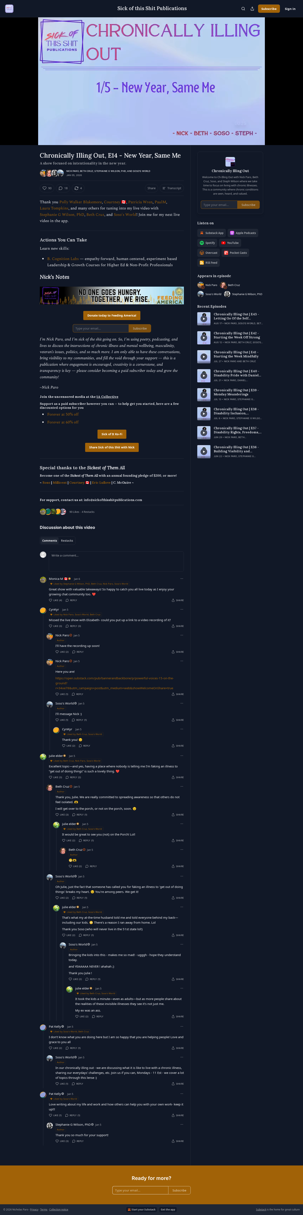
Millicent (60, 482)
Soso (46, 482)
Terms (43, 1209)
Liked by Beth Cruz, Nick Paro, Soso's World (77, 760)
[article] (230, 319)
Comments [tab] (49, 540)
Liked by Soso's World (65, 1098)
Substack (261, 1209)
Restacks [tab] (67, 540)
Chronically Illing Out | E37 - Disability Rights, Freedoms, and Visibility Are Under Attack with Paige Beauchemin (238, 430)
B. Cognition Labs (63, 259)
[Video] (30, 76)
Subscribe (269, 9)
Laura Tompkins (54, 208)
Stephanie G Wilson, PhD (110, 171)
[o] (204, 319)
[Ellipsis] (182, 578)
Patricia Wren (140, 202)
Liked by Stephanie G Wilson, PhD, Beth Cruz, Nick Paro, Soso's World (91, 583)
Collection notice (58, 1209)
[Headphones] (30, 86)
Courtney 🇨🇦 (115, 202)
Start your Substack (143, 1209)
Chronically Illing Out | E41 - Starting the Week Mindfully (236, 354)
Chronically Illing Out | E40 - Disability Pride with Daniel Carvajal (236, 373)
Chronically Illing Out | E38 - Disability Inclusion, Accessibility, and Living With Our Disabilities (238, 411)
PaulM (160, 202)
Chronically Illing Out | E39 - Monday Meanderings (236, 392)
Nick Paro (72, 171)
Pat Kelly (55, 1026)
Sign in (290, 9)
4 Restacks (88, 512)
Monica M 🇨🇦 (58, 579)
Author (61, 640)
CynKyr (54, 609)
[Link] (34, 240)
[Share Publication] (252, 9)
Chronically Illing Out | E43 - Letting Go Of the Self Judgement (236, 316)
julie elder (56, 756)
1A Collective (107, 397)
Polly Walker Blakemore (80, 202)
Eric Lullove (101, 482)
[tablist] (57, 541)
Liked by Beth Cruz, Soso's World (84, 734)
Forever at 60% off (63, 422)
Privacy (34, 1209)
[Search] (243, 9)
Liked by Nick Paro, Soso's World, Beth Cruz (77, 614)
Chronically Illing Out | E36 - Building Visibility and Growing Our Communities (236, 449)
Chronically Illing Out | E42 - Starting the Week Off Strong (237, 335)
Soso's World (141, 171)
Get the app (168, 1209)
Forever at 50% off (63, 414)
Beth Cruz (86, 171)
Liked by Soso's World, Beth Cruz (71, 1031)
